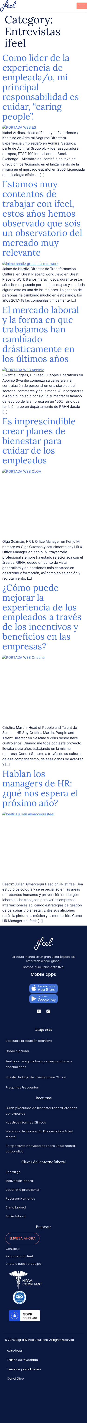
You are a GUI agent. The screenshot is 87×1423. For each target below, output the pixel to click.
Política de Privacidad (22, 1360)
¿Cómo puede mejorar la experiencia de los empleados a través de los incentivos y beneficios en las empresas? (41, 617)
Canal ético (15, 1379)
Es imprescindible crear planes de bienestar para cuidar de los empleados (39, 441)
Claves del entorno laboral (43, 1161)
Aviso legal (15, 1351)
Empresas (43, 1029)
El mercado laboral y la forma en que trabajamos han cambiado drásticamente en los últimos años (40, 334)
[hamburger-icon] (82, 6)
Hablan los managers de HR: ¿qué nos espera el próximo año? (40, 788)
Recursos (44, 1097)
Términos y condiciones (24, 1369)
